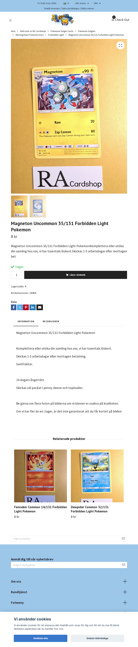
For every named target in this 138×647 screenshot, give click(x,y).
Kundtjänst (19, 592)
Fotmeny (17, 603)
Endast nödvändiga (97, 638)
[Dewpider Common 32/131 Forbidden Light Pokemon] (97, 476)
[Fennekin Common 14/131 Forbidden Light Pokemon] (40, 476)
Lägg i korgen (77, 275)
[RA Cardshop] (62, 20)
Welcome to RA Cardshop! (33, 31)
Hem (13, 31)
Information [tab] (26, 321)
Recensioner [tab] (51, 321)
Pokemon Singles (86, 31)
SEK (96, 3)
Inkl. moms (81, 3)
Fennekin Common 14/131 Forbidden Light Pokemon (40, 509)
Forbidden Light (56, 34)
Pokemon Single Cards (62, 31)
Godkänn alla (40, 638)
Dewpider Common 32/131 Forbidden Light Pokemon (90, 509)
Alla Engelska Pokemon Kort (29, 34)
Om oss (16, 581)
